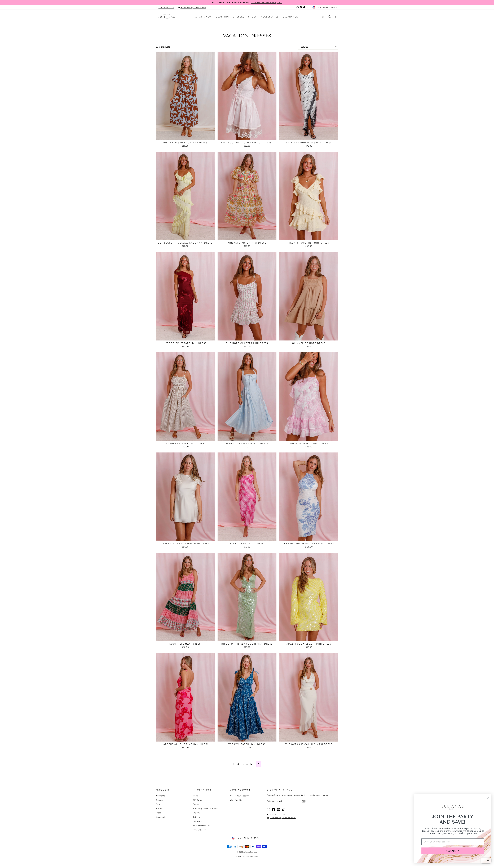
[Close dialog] (488, 797)
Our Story (197, 821)
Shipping (197, 812)
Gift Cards (197, 800)
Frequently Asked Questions (205, 808)
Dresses (238, 16)
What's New (203, 16)
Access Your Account (239, 796)
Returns (196, 817)
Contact (196, 804)
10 (251, 763)
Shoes (252, 16)
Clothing (222, 16)
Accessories (270, 16)
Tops (158, 804)
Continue (452, 850)
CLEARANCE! (291, 16)
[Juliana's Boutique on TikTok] (283, 809)
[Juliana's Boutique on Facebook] (273, 809)
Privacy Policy (199, 830)
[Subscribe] (304, 801)
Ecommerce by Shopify (250, 856)
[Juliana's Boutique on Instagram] (268, 809)
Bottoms (159, 808)
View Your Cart (237, 800)
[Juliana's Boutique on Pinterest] (278, 809)
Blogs (195, 796)
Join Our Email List (201, 825)
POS (236, 856)
